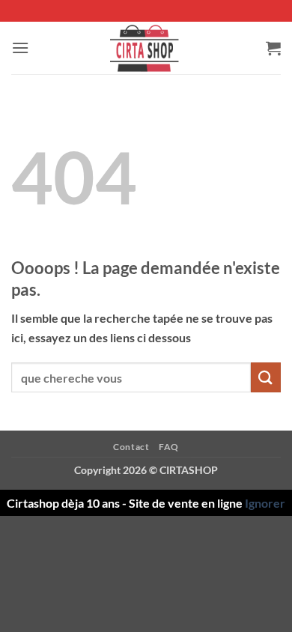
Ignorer (265, 503)
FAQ (169, 446)
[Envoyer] (266, 377)
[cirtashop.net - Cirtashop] (146, 48)
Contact (131, 446)
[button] (20, 47)
